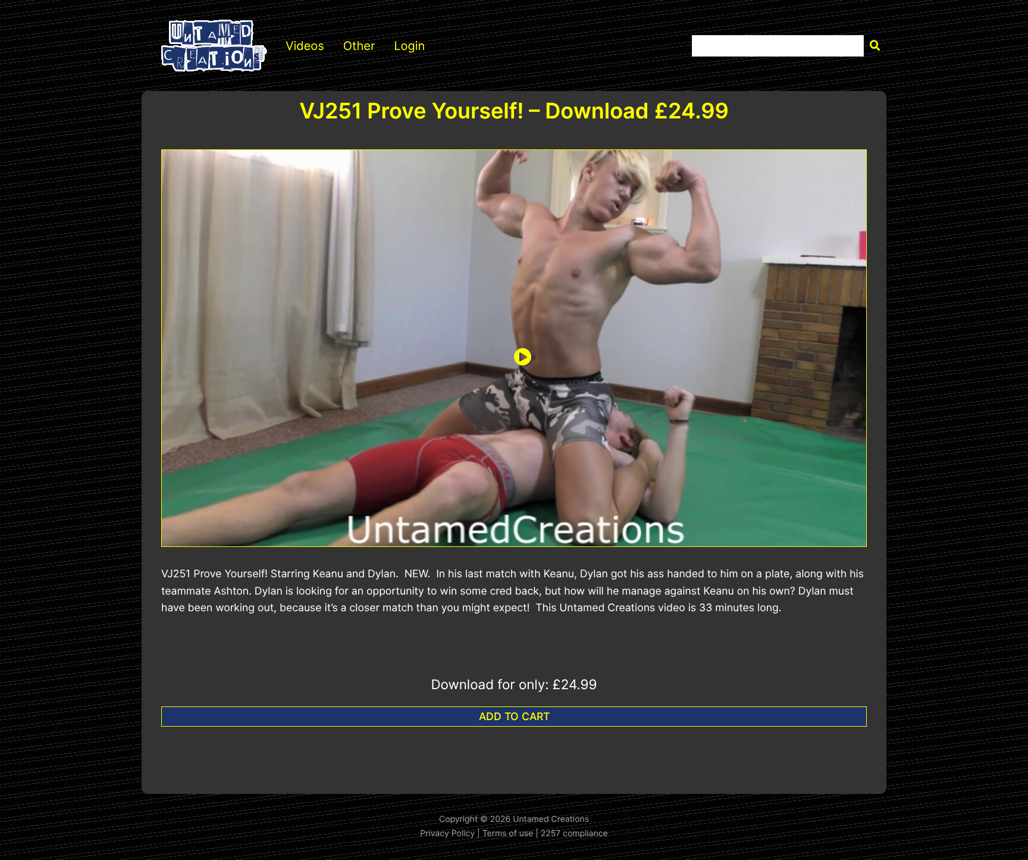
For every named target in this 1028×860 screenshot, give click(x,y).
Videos (305, 46)
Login (409, 46)
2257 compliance (574, 833)
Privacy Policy (447, 833)
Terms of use (508, 833)
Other (359, 46)
